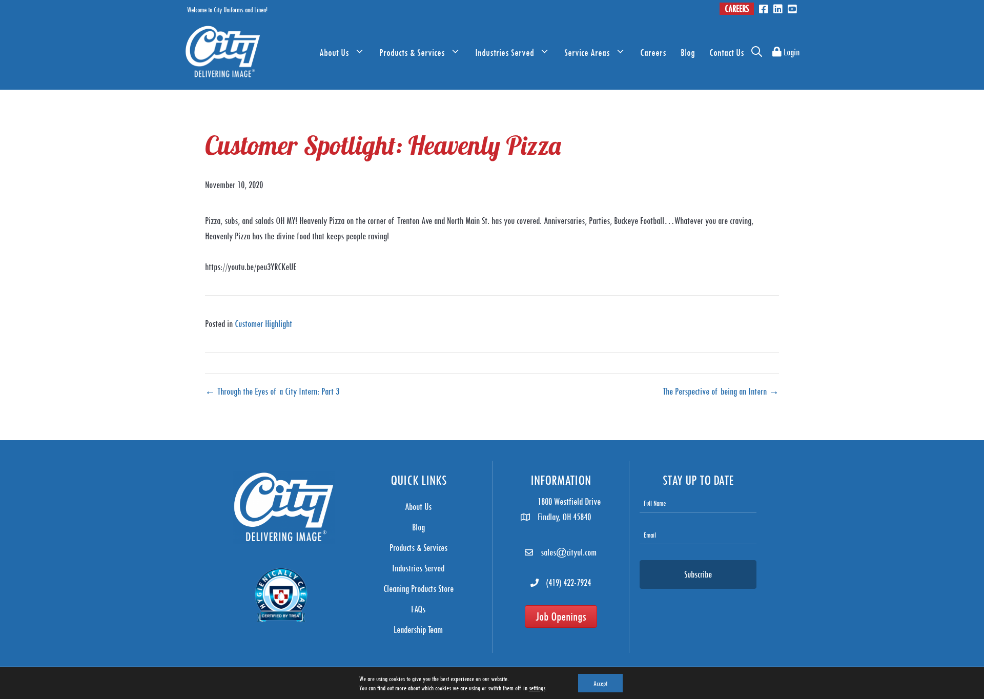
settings (537, 688)
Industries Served (504, 52)
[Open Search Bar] (756, 52)
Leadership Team (418, 629)
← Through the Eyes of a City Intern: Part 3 (272, 391)
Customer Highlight (263, 324)
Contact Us (726, 52)
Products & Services (412, 52)
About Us (334, 52)
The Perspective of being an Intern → (721, 391)
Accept (600, 683)
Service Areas (587, 52)
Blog (688, 52)
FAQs (418, 609)
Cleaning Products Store (418, 588)
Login (790, 52)
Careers (737, 8)
